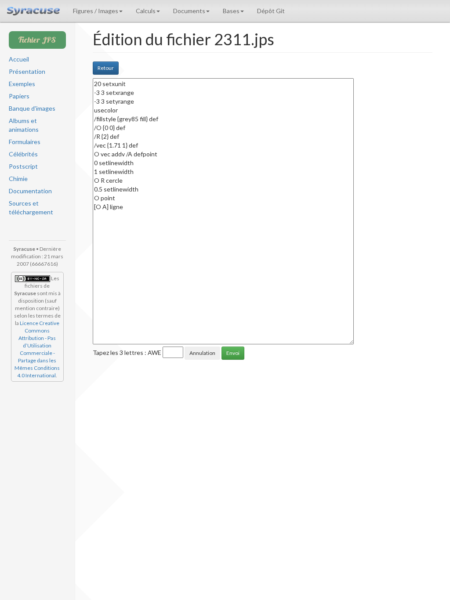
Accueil (19, 59)
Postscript (23, 166)
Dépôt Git (271, 10)
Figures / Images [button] (95, 10)
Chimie (18, 178)
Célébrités (23, 154)
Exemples (22, 83)
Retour (106, 68)
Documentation (30, 191)
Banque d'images (32, 108)
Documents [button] (189, 10)
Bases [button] (231, 10)
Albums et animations (24, 125)
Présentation (27, 71)
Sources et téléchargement (31, 207)
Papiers (19, 96)
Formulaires (24, 141)
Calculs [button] (146, 10)
